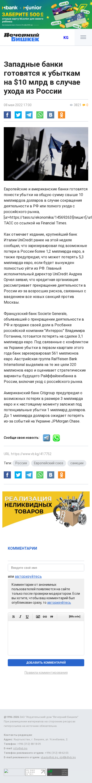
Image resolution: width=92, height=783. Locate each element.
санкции (77, 463)
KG (65, 37)
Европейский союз (48, 463)
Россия (21, 463)
